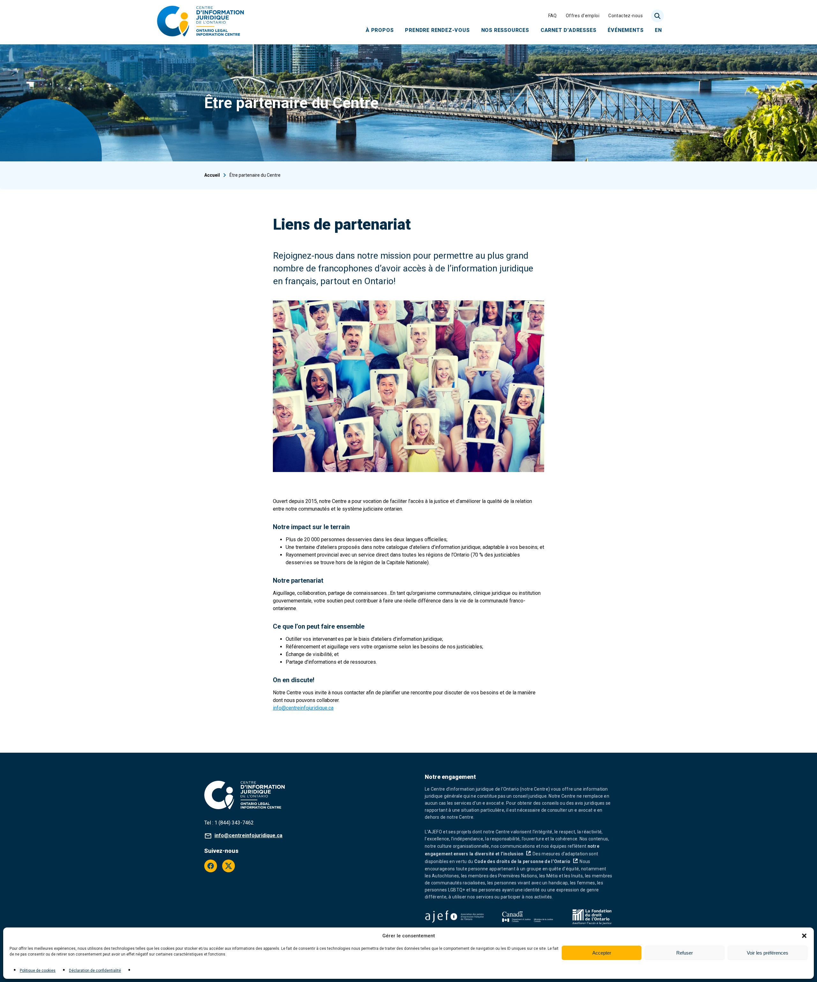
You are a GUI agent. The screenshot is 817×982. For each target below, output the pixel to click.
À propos (380, 30)
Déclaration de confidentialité (95, 970)
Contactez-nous (625, 15)
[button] (804, 936)
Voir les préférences (767, 953)
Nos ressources (505, 30)
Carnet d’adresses (568, 30)
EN (658, 30)
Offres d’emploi (582, 15)
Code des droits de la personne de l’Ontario (526, 861)
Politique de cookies (38, 970)
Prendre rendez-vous (437, 30)
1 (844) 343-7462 (234, 823)
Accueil (212, 175)
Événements (625, 30)
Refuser (684, 953)
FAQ (552, 15)
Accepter (601, 953)
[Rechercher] (657, 16)
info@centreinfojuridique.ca (303, 708)
